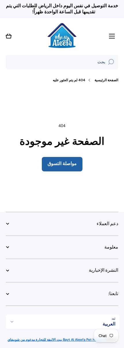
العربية (109, 324)
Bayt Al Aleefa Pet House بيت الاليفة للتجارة (69, 340)
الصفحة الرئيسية (106, 80)
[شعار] (62, 36)
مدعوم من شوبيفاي (21, 340)
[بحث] (111, 62)
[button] (9, 36)
